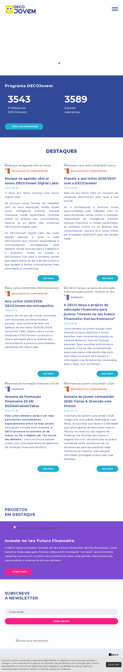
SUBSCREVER (61, 621)
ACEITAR (113, 664)
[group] (61, 45)
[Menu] (115, 9)
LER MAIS (48, 278)
